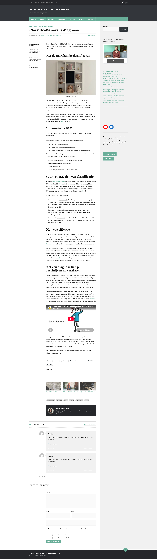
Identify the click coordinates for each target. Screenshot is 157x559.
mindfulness (117, 87)
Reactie (48, 492)
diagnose (59, 400)
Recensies (61, 19)
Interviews (71, 19)
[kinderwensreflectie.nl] (122, 2)
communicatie (109, 78)
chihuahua (114, 76)
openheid (119, 91)
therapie (113, 98)
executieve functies (107, 82)
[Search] (126, 2)
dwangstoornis (120, 80)
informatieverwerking (114, 84)
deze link (111, 144)
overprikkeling (107, 93)
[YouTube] (105, 127)
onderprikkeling (106, 89)
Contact (91, 19)
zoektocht (116, 102)
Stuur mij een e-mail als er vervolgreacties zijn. (60, 535)
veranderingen (107, 100)
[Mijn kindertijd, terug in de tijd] (70, 386)
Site (71, 511)
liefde (112, 87)
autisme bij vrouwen (117, 74)
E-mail (74, 511)
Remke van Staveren (58, 181)
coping (118, 78)
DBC (83, 191)
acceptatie (106, 71)
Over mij (82, 19)
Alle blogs (33, 26)
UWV (118, 98)
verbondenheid (116, 100)
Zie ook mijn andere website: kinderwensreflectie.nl (44, 2)
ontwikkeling (121, 89)
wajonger (105, 102)
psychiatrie (79, 400)
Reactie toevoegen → (90, 424)
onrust (116, 89)
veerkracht (121, 98)
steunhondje (120, 96)
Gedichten (51, 19)
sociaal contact (109, 96)
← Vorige (42, 476)
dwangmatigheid (113, 80)
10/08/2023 (51, 448)
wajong (122, 100)
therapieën (49, 244)
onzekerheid (109, 91)
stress (109, 98)
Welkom (33, 19)
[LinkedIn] (111, 127)
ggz (113, 82)
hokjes (72, 400)
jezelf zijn (122, 85)
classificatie (50, 400)
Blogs (42, 19)
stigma (87, 400)
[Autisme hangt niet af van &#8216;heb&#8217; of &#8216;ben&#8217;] (88, 386)
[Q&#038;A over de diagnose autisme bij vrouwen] (53, 386)
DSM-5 (62, 121)
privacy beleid (110, 154)
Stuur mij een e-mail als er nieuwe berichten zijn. (61, 538)
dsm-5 (65, 400)
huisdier (106, 85)
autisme (107, 74)
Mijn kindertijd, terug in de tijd (70, 391)
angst (113, 71)
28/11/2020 (57, 35)
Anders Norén (41, 555)
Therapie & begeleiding (45, 26)
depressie (123, 78)
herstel (58, 258)
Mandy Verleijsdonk (46, 35)
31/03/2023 (51, 470)
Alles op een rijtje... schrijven (49, 9)
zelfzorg (111, 102)
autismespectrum (107, 76)
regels (117, 93)
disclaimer (108, 158)
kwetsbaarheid (107, 87)
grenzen (116, 82)
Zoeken (105, 26)
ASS (118, 71)
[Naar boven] (125, 550)
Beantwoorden (89, 448)
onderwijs (113, 89)
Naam (47, 511)
